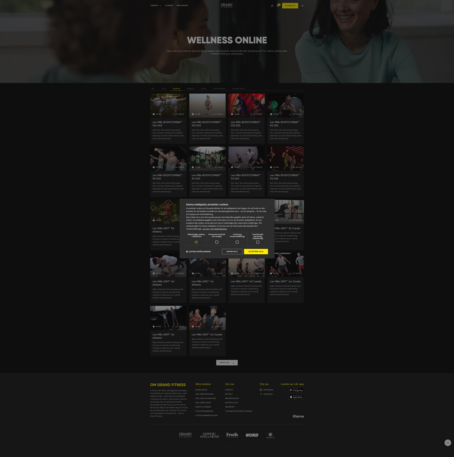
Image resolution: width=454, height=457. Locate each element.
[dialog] (227, 228)
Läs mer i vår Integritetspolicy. (215, 229)
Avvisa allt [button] (232, 251)
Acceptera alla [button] (256, 251)
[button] (198, 251)
